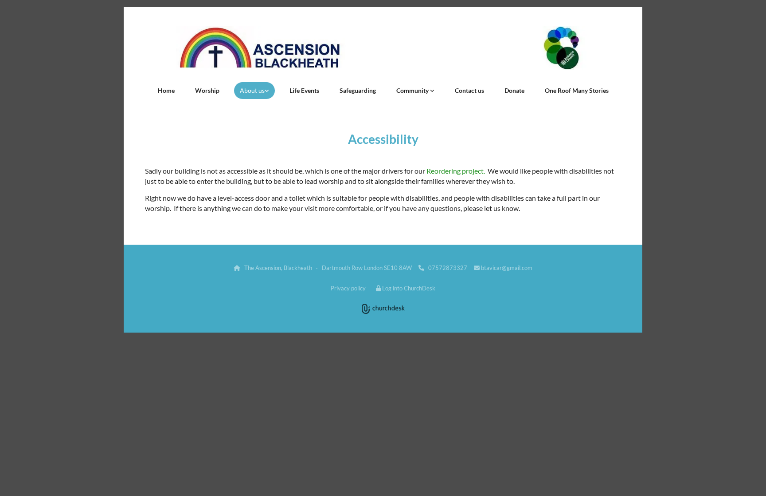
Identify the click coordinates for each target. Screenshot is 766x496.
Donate (514, 90)
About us (252, 90)
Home (166, 90)
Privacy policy (348, 288)
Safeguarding (358, 90)
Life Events (304, 90)
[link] (254, 90)
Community (413, 90)
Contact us (469, 90)
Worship (207, 90)
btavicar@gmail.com (506, 267)
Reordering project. (455, 171)
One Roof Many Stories (577, 90)
